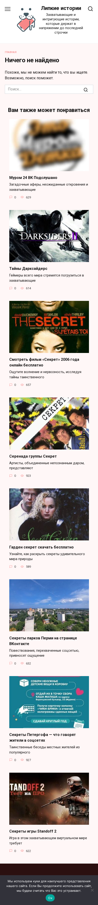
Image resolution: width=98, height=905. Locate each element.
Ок (50, 898)
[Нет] (92, 890)
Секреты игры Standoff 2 (32, 831)
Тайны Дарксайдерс (28, 268)
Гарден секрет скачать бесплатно (41, 547)
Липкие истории (61, 8)
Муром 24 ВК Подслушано (33, 177)
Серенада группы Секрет (33, 456)
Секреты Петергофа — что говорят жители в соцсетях (42, 737)
